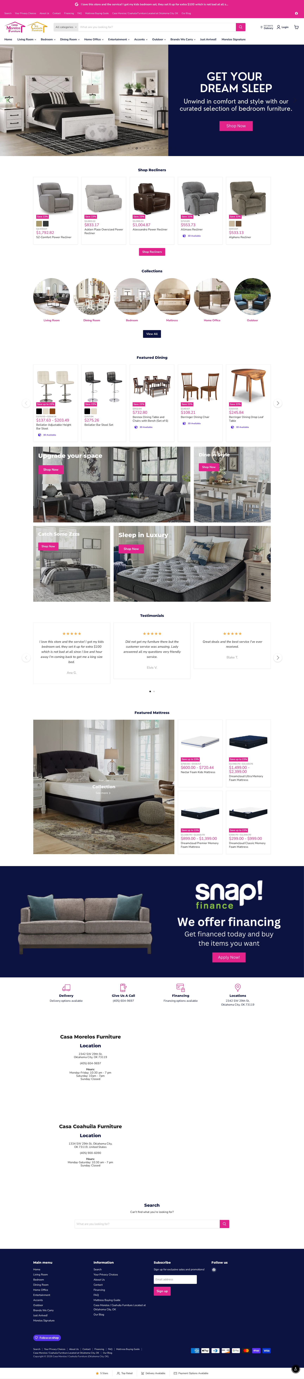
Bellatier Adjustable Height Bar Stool (53, 426)
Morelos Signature (234, 39)
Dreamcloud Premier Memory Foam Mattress (199, 845)
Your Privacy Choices (25, 13)
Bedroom (47, 39)
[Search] (240, 27)
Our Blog (186, 13)
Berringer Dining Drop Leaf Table (246, 419)
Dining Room (69, 39)
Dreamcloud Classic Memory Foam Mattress (247, 845)
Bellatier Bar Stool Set (98, 425)
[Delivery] (66, 995)
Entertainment (118, 39)
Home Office (93, 39)
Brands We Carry (182, 39)
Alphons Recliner (240, 237)
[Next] (278, 403)
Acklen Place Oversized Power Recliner (103, 231)
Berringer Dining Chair (195, 417)
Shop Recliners (152, 252)
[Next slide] (294, 100)
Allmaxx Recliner (192, 229)
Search (7, 13)
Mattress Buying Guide (97, 13)
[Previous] (26, 403)
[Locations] (237, 995)
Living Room (25, 39)
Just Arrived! (208, 39)
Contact (57, 13)
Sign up (162, 1291)
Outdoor (158, 39)
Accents (139, 39)
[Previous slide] (9, 100)
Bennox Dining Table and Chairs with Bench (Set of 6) (150, 419)
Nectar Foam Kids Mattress (198, 772)
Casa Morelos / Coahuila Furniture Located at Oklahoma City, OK (145, 13)
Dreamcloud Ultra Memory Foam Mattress (246, 778)
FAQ (79, 13)
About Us (44, 13)
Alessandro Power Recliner (150, 229)
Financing (69, 13)
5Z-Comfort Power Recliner (53, 237)
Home (8, 39)
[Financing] (180, 995)
